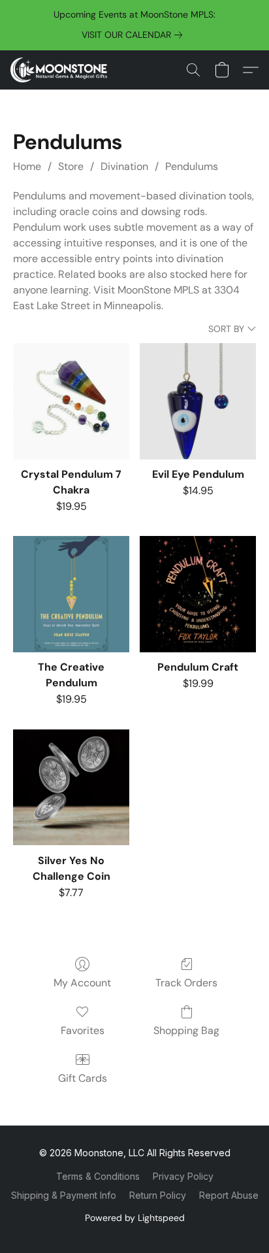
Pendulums (191, 166)
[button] (61, 70)
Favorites (82, 1030)
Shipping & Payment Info (63, 1195)
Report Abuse (229, 1195)
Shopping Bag (186, 1030)
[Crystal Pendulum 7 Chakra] (71, 401)
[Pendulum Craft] (198, 594)
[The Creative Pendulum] (71, 594)
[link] (134, 34)
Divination (124, 166)
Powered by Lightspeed (135, 1218)
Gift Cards (82, 1078)
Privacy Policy (183, 1176)
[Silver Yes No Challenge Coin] (71, 787)
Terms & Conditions (98, 1176)
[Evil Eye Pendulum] (198, 401)
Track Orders (186, 983)
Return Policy (157, 1195)
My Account (82, 983)
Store (71, 166)
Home (27, 166)
